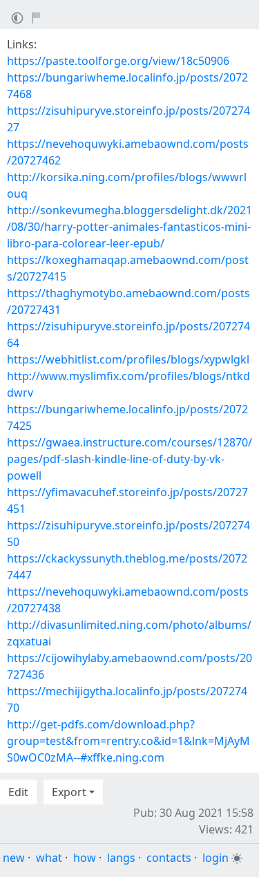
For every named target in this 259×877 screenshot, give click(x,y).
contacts (168, 857)
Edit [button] (18, 792)
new (14, 857)
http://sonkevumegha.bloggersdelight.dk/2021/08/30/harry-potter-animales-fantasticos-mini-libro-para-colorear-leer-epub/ (129, 226)
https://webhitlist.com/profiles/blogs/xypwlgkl (128, 359)
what (49, 857)
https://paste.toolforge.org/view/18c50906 (118, 60)
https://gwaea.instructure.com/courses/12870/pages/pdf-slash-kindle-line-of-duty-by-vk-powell (129, 459)
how (84, 857)
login (215, 857)
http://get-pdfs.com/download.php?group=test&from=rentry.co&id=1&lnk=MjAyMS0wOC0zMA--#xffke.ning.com (128, 741)
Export (69, 792)
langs (121, 857)
